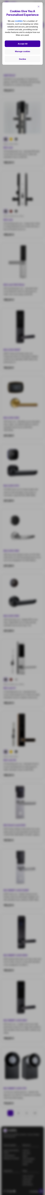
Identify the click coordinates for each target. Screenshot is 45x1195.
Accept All (22, 44)
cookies (19, 21)
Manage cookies (22, 51)
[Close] (38, 6)
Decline (22, 59)
